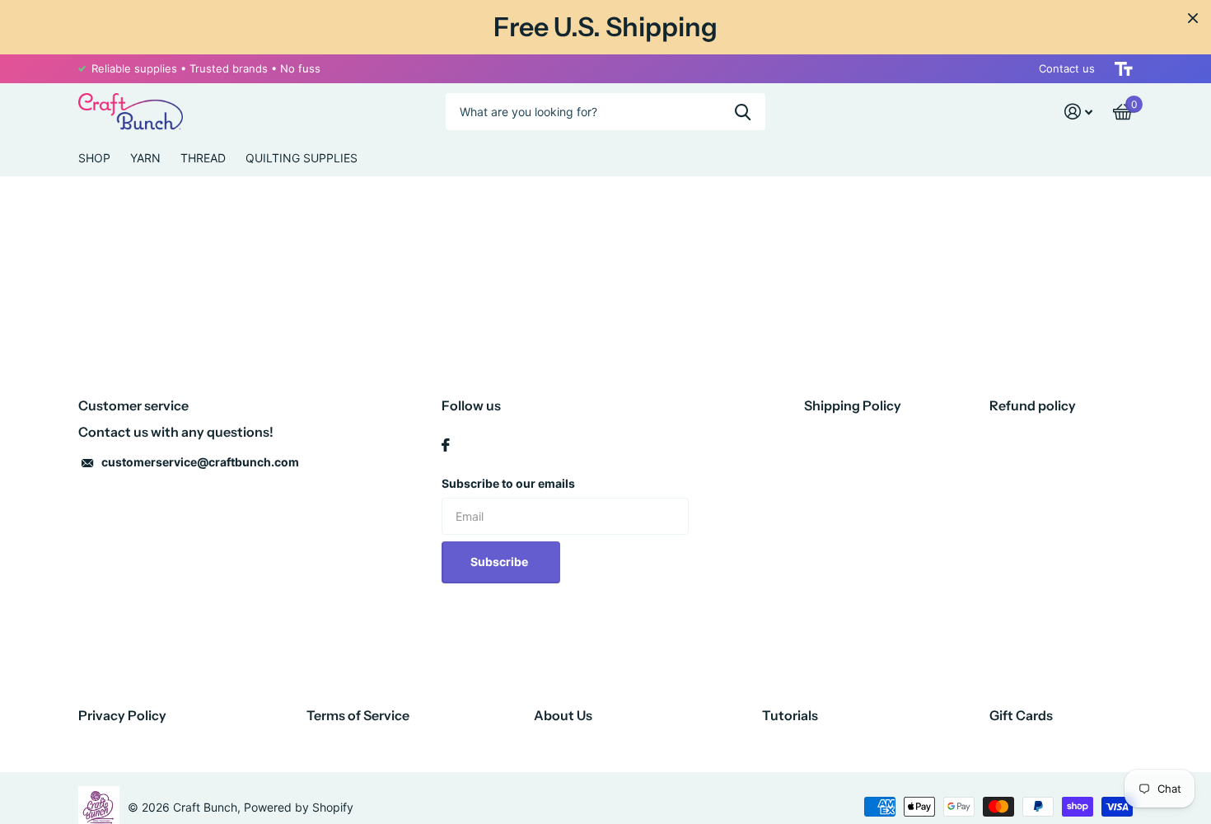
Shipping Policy (852, 405)
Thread (203, 158)
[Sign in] (1078, 111)
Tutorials (790, 715)
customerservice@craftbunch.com (200, 462)
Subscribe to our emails (508, 483)
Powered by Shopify (298, 807)
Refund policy (1032, 405)
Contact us (1067, 68)
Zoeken (742, 111)
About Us (563, 715)
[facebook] (446, 445)
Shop (94, 158)
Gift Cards (1021, 715)
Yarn (145, 158)
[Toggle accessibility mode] (1124, 68)
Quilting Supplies (301, 158)
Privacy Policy (122, 715)
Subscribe (500, 562)
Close (1193, 18)
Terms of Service (357, 715)
